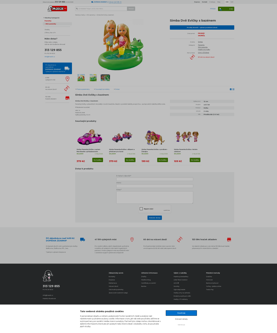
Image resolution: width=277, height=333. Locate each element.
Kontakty (112, 276)
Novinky (176, 286)
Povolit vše (181, 313)
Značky (47, 29)
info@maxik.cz (50, 56)
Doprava (112, 280)
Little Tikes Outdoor (181, 280)
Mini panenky (51, 24)
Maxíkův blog (146, 280)
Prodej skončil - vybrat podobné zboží (202, 27)
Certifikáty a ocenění (148, 283)
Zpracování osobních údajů (118, 293)
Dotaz (117, 89)
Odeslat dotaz (154, 218)
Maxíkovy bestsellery (181, 276)
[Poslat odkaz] (233, 89)
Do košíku (98, 160)
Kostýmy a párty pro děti (182, 296)
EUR (232, 2)
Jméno (118, 183)
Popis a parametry (83, 89)
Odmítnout (181, 325)
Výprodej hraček (179, 289)
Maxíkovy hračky (80, 15)
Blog (218, 2)
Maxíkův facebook (49, 298)
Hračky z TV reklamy (181, 299)
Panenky (48, 21)
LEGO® (176, 283)
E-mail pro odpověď (123, 176)
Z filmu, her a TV (50, 32)
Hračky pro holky (204, 50)
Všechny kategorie (52, 18)
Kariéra (143, 286)
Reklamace (113, 283)
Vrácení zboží (113, 286)
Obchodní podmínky (116, 289)
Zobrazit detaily (181, 319)
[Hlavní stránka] (57, 7)
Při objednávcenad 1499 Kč (55, 68)
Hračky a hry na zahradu (182, 293)
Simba (200, 42)
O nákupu (212, 2)
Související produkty (102, 89)
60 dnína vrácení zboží (51, 88)
